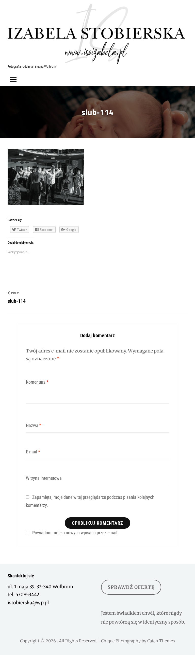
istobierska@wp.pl (28, 603)
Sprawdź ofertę (131, 587)
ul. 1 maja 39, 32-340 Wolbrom (40, 587)
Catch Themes (161, 640)
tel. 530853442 (23, 594)
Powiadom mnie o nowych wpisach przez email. (75, 532)
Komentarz (37, 382)
